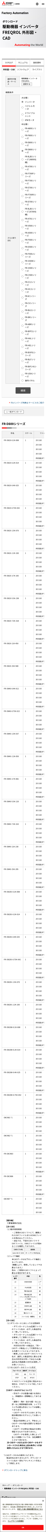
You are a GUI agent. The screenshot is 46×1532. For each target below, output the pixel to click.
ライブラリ (37, 69)
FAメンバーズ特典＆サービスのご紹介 (27, 402)
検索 (23, 390)
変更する (26, 84)
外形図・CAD (9, 69)
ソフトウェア (23, 69)
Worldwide (37, 4)
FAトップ (6, 1485)
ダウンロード (18, 1485)
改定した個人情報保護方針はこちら (30, 1509)
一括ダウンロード (15, 411)
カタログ (9, 62)
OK (23, 1527)
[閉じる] (43, 1500)
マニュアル (23, 62)
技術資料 (37, 62)
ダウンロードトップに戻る (16, 1470)
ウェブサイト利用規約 (16, 1521)
